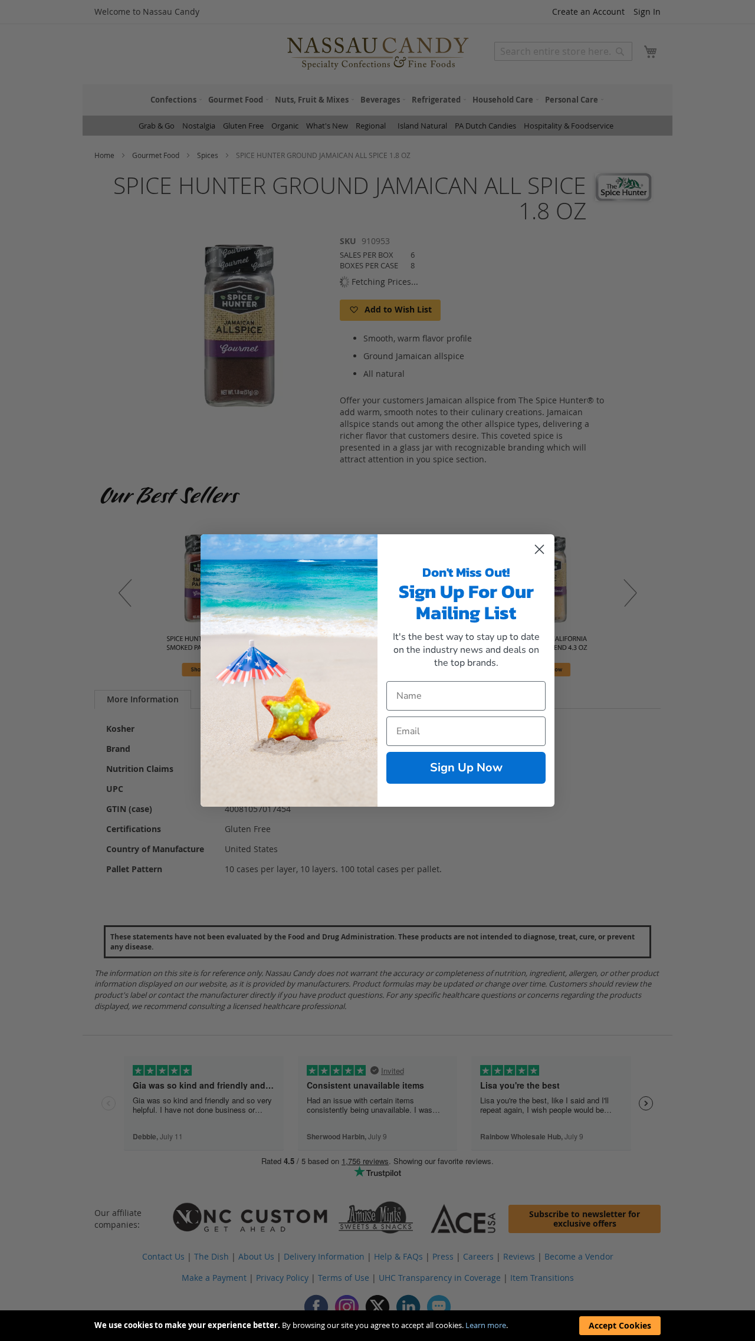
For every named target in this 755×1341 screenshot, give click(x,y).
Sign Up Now (466, 767)
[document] (377, 1325)
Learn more (485, 1325)
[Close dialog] (539, 549)
